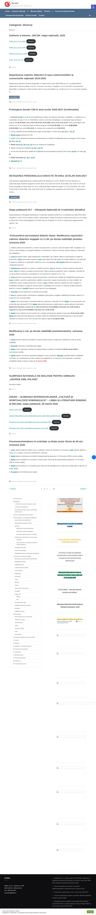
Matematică (18, 573)
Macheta (60, 355)
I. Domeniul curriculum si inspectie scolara (25, 504)
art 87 (26, 117)
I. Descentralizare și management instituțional (24, 517)
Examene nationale (18, 11)
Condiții (25, 288)
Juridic (16, 625)
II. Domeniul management (21, 507)
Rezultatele (60, 262)
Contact (41, 15)
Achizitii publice (19, 622)
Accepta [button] (90, 911)
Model (13, 301)
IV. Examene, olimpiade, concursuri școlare (24, 637)
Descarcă (31, 41)
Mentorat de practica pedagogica (24, 531)
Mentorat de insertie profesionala (24, 528)
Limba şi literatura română (21, 567)
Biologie (17, 582)
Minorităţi (17, 608)
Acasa (7, 11)
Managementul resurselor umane (27, 102)
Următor (83, 489)
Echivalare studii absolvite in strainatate (26, 534)
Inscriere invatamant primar (65, 11)
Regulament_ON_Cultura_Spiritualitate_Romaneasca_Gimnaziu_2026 (30, 422)
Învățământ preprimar (20, 561)
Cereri (20, 259)
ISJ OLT (15, 3)
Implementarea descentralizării (23, 520)
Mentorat (17, 526)
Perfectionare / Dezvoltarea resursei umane (26, 537)
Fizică (16, 579)
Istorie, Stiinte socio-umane (22, 588)
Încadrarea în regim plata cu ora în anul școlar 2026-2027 (71, 892)
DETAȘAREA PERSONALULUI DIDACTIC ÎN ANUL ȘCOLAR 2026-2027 (48, 176)
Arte (17, 599)
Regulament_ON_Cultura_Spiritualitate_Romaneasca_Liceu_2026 (28, 428)
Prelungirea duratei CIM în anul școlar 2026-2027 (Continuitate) (44, 109)
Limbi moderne (18, 570)
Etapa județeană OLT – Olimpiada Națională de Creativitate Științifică (47, 209)
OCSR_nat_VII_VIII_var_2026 (18, 53)
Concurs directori (17, 498)
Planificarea (15, 268)
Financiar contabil (19, 628)
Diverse (14, 67)
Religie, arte (18, 594)
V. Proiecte (16, 640)
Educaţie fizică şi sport (20, 602)
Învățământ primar (19, 564)
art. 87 (72, 131)
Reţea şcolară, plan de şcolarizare (23, 616)
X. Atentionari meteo (18, 655)
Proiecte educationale (20, 550)
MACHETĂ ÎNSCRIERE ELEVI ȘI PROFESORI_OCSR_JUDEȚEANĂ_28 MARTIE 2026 (34, 416)
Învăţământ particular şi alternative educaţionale (27, 553)
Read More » (15, 97)
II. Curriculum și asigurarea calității (22, 556)
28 (54, 489)
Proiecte (47, 11)
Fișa (51, 268)
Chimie (16, 585)
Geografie (17, 591)
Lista (13, 257)
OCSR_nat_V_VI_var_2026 (17, 41)
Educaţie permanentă (20, 547)
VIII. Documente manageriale (20, 649)
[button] (93, 7)
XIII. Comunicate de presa (19, 663)
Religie (18, 596)
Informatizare (18, 634)
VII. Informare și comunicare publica (22, 646)
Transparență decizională (14, 15)
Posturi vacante (31, 15)
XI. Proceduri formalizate (19, 658)
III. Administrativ (17, 614)
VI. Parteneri (16, 643)
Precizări (14, 292)
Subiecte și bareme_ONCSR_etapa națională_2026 (37, 35)
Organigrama (16, 501)
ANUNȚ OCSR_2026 (15, 409)
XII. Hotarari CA (17, 661)
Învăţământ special (19, 611)
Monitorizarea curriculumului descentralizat (26, 559)
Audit (16, 631)
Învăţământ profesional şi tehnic (23, 605)
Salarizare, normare (20, 619)
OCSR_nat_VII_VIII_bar (16, 60)
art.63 (20, 117)
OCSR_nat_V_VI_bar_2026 (17, 47)
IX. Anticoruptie (17, 652)
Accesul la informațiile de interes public (23, 514)
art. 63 (11, 141)
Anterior (13, 489)
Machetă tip (15, 161)
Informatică (17, 576)
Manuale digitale (36, 11)
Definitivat (19, 539)
